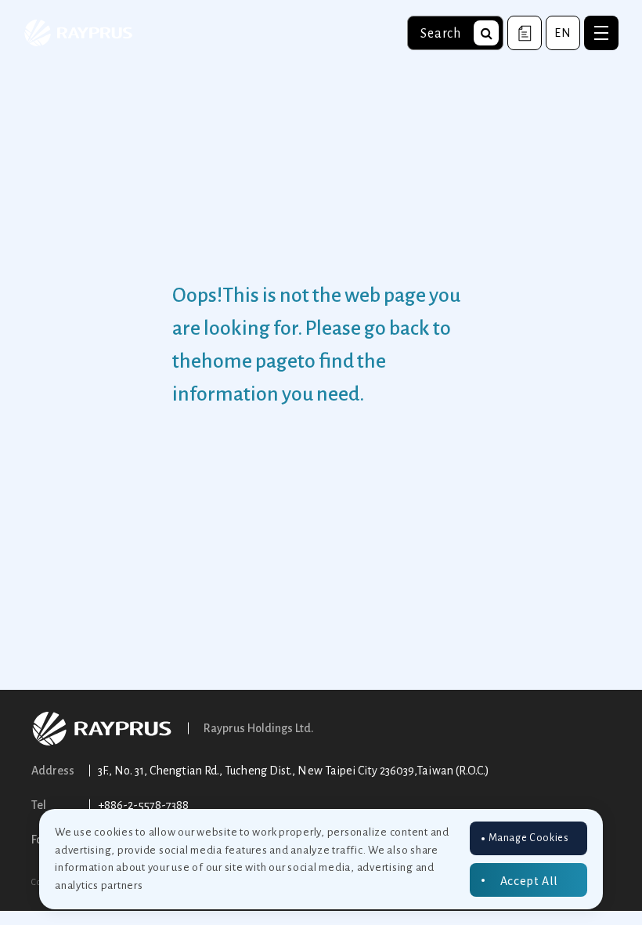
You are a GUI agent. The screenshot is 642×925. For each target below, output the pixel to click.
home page (249, 361)
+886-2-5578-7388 (143, 805)
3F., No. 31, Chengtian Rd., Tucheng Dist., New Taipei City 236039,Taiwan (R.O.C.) (293, 770)
